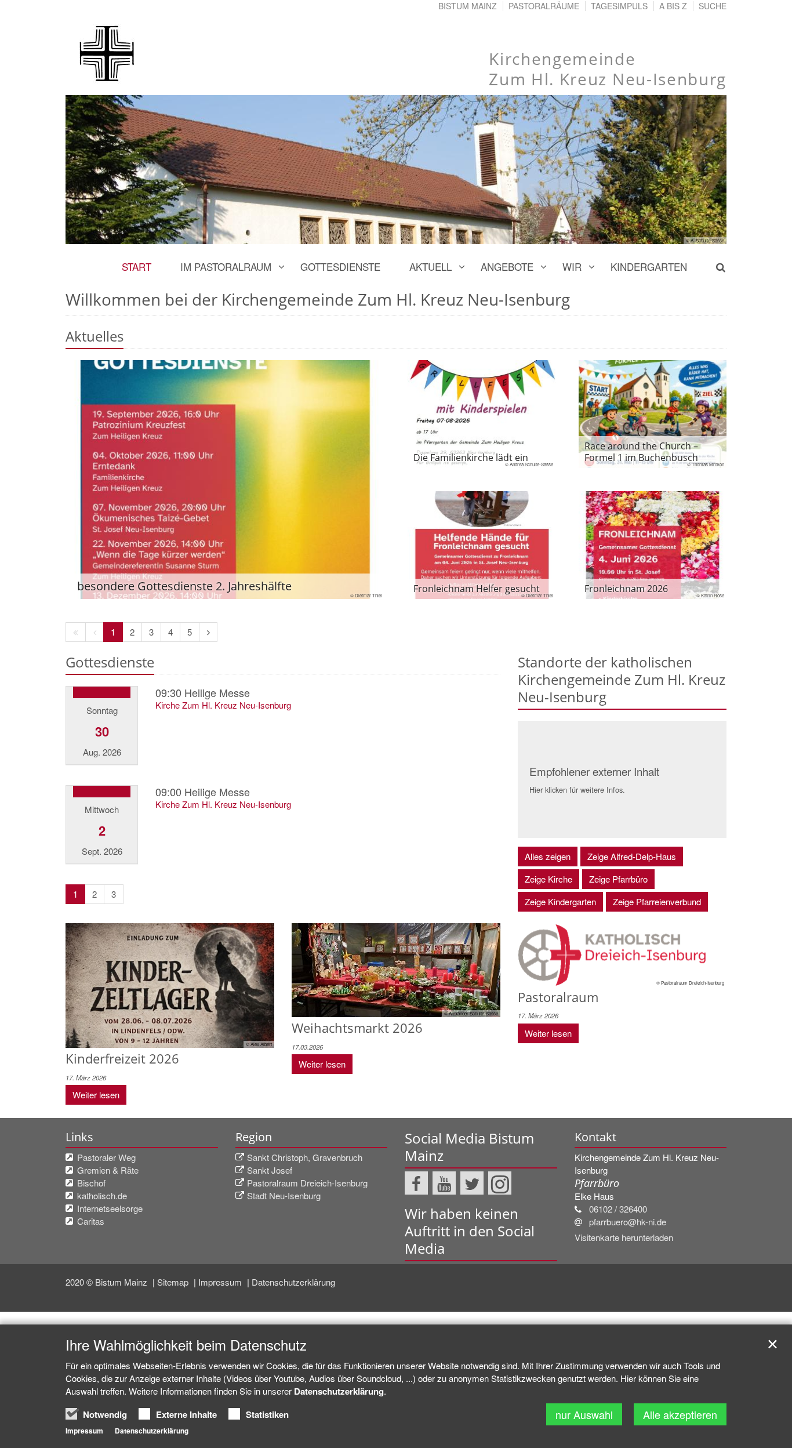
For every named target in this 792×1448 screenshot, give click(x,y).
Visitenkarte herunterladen (624, 1237)
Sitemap (174, 1282)
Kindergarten (649, 266)
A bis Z (673, 6)
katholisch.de (102, 1195)
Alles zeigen (548, 856)
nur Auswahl (584, 1414)
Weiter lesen (95, 1094)
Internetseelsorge (110, 1208)
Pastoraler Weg (106, 1157)
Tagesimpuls (619, 6)
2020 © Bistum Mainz (108, 1282)
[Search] (714, 267)
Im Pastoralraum (225, 266)
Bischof (91, 1183)
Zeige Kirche (548, 879)
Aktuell (430, 266)
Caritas (90, 1221)
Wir (572, 266)
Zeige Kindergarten (560, 901)
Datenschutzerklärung (293, 1282)
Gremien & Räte (108, 1170)
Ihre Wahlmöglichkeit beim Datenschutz (186, 1344)
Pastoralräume (543, 6)
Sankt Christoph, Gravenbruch (304, 1157)
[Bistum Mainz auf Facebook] (416, 1183)
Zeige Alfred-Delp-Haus (631, 856)
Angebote (507, 266)
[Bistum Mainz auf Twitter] (472, 1183)
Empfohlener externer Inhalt (594, 771)
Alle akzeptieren (680, 1414)
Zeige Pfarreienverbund (657, 901)
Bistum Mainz (467, 6)
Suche (712, 6)
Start (136, 266)
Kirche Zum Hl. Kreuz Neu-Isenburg (223, 705)
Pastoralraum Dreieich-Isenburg (307, 1183)
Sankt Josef (269, 1170)
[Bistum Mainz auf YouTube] (444, 1183)
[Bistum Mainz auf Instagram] (499, 1183)
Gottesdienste (340, 266)
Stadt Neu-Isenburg (284, 1195)
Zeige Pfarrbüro (618, 879)
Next (697, 169)
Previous (94, 169)
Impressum (221, 1282)
